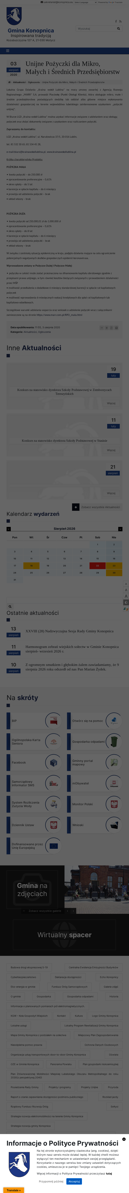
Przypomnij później (51, 1181)
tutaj (109, 1173)
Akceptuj (74, 1181)
